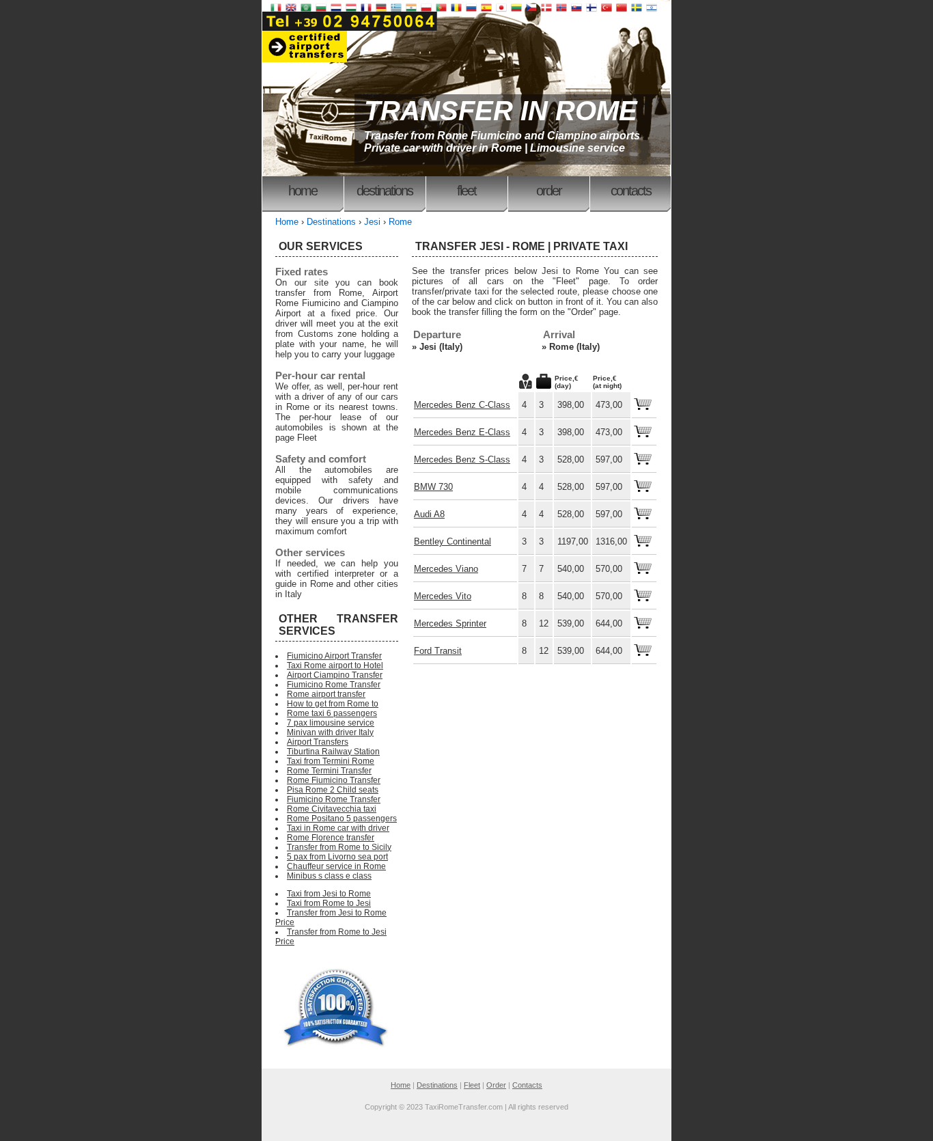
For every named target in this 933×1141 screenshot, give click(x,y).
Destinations (385, 190)
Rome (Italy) (574, 347)
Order (548, 190)
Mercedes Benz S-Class (462, 459)
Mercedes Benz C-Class (462, 405)
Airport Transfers (317, 742)
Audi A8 (429, 514)
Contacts (631, 190)
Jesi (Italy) (440, 347)
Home (302, 190)
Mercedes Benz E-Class (462, 432)
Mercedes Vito (442, 596)
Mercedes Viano (446, 569)
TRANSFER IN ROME (500, 111)
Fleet (466, 190)
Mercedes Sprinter (450, 623)
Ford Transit (438, 651)
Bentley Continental (452, 541)
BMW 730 (433, 487)
